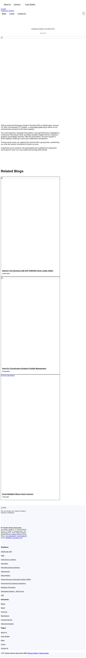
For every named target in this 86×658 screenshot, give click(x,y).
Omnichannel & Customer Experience (13, 583)
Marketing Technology (8, 587)
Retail (3, 608)
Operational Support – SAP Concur (12, 591)
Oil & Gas (4, 612)
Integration (4, 563)
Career (11, 14)
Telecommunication (7, 624)
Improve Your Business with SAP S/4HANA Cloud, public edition (27, 271)
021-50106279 (22, 536)
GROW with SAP (6, 551)
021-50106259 (11, 536)
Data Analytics (5, 575)
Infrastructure (5, 571)
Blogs (4, 14)
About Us (7, 4)
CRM (2, 555)
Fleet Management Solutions (10, 567)
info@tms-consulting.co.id (13, 538)
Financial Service (6, 620)
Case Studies (30, 4)
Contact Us (22, 14)
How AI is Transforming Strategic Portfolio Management (24, 368)
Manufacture (5, 616)
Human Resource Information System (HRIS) (16, 579)
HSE (2, 595)
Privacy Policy (33, 653)
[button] (83, 13)
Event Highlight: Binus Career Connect (17, 494)
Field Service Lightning (8, 559)
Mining (3, 604)
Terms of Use (44, 653)
